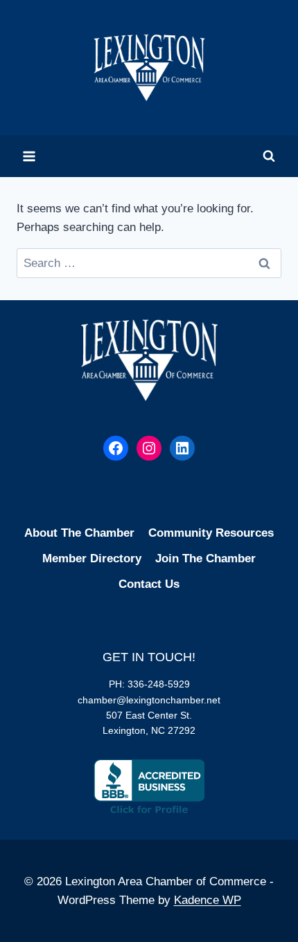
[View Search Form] (268, 156)
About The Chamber (79, 532)
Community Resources (211, 532)
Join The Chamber (205, 558)
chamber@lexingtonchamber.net (149, 699)
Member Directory (91, 558)
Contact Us (149, 584)
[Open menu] (29, 156)
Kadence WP (207, 900)
